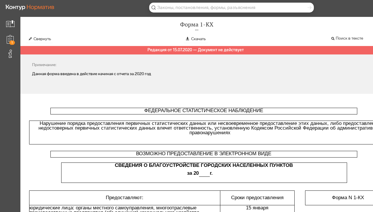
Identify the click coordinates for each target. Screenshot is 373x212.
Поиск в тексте (349, 38)
